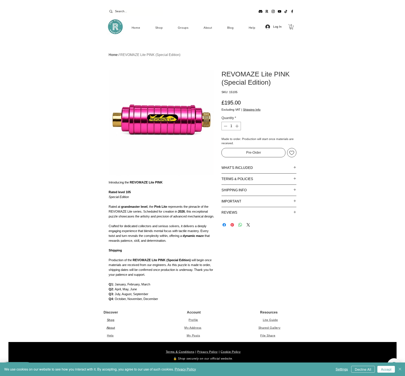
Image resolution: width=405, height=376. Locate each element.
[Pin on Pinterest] (232, 224)
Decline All (363, 369)
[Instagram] (273, 11)
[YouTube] (279, 11)
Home (113, 55)
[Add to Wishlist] (291, 152)
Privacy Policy (207, 351)
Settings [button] (342, 369)
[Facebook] (292, 11)
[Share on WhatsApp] (240, 224)
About (111, 327)
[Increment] (237, 126)
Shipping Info (252, 109)
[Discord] (260, 11)
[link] (291, 26)
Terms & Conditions (180, 351)
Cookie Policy (230, 351)
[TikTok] (286, 11)
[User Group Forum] (267, 11)
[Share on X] (248, 224)
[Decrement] (225, 126)
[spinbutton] (231, 126)
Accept (386, 369)
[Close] (399, 369)
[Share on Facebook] (224, 224)
